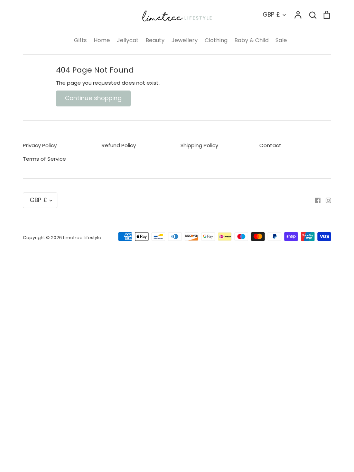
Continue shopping (93, 98)
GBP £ (271, 14)
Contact (270, 145)
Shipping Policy (199, 145)
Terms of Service (44, 158)
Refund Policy (119, 145)
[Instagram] (325, 200)
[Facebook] (315, 200)
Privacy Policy (40, 145)
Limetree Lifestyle (82, 237)
